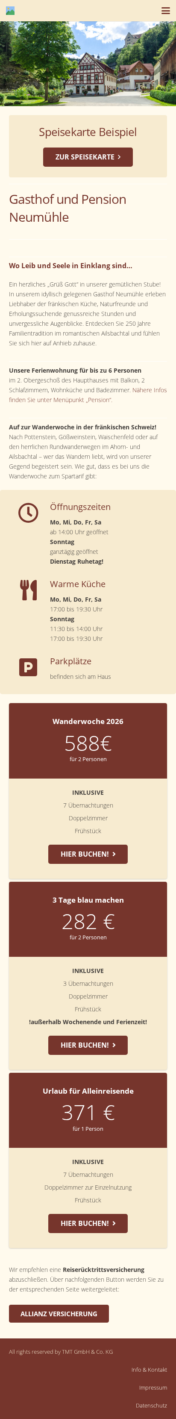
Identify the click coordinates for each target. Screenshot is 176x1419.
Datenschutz (151, 1405)
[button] (166, 10)
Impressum (153, 1387)
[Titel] (10, 10)
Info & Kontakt (149, 1369)
